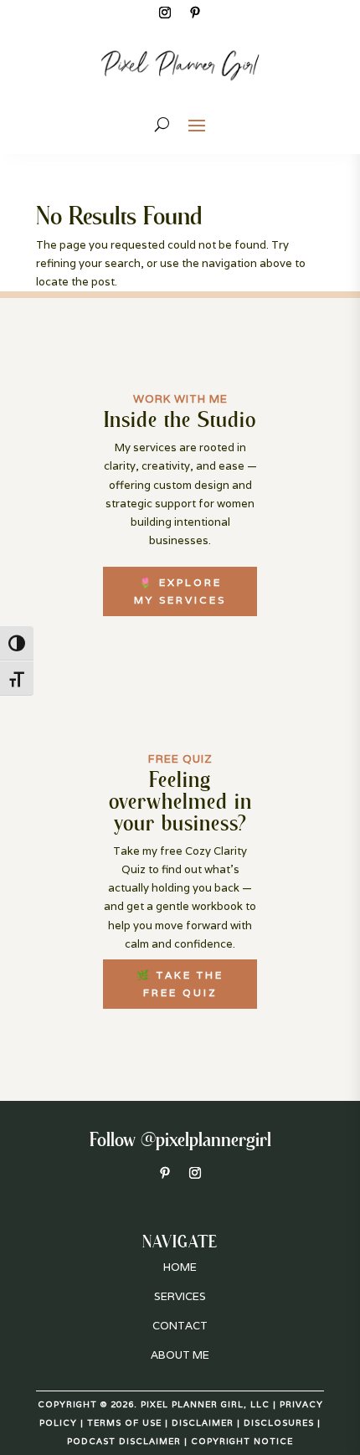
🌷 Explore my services (180, 590)
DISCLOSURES (279, 1422)
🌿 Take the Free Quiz (180, 983)
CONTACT (180, 1326)
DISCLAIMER (203, 1422)
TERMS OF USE (124, 1422)
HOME (180, 1267)
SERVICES (180, 1296)
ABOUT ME (180, 1355)
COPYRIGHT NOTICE (242, 1441)
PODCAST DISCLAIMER (124, 1441)
